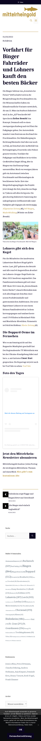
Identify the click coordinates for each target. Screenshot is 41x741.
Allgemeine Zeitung (12, 208)
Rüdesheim (14, 618)
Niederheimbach (13, 605)
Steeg (27, 628)
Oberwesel (23, 610)
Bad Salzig (16, 566)
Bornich (15, 577)
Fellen (17, 585)
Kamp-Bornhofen (20, 589)
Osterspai (10, 614)
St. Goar (16, 623)
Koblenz (24, 592)
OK (20, 729)
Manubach (30, 602)
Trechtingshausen (24, 632)
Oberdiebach (28, 606)
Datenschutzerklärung (20, 735)
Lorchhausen (9, 602)
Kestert (14, 593)
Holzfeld (8, 589)
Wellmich (31, 636)
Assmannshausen (13, 561)
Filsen (23, 585)
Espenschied (9, 585)
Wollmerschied (16, 640)
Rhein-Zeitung (28, 325)
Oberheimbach (10, 610)
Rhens (19, 614)
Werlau (8, 640)
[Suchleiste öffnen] (31, 20)
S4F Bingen (29, 208)
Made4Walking (10, 212)
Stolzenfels (10, 632)
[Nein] (38, 725)
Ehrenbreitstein (23, 581)
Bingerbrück (18, 571)
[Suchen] (32, 536)
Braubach (26, 576)
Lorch (28, 597)
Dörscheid (12, 581)
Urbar (8, 636)
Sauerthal (27, 619)
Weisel (24, 636)
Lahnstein (13, 597)
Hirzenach (30, 585)
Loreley (20, 601)
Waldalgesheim (16, 636)
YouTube (27, 365)
